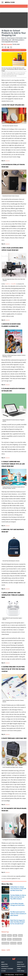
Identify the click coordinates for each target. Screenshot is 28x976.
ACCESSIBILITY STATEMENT (7, 968)
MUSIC (9, 939)
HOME (19, 943)
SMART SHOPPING (17, 939)
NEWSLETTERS (4, 964)
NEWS (15, 935)
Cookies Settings (20, 970)
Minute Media (11, 974)
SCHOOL (4, 935)
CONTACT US (20, 962)
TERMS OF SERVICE (21, 966)
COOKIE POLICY (4, 966)
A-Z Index (3, 970)
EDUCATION (13, 943)
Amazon (7, 160)
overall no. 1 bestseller (10, 284)
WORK (9, 935)
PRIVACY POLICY (20, 964)
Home (3, 950)
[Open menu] (2, 2)
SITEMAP (19, 968)
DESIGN (20, 935)
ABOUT (2, 962)
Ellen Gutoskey (7, 44)
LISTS (4, 939)
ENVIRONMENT (5, 943)
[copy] (11, 47)
